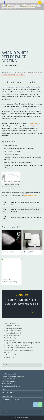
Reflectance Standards (13, 326)
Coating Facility (10, 357)
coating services (35, 123)
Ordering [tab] (31, 82)
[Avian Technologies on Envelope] (35, 404)
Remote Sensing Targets (13, 333)
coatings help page (30, 195)
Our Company (7, 396)
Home (4, 389)
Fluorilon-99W (10, 340)
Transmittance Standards (14, 328)
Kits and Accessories (12, 335)
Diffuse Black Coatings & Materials (17, 345)
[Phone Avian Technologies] (40, 404)
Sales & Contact (8, 393)
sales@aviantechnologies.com (11, 386)
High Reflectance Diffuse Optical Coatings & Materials (23, 343)
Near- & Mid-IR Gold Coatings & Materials (19, 348)
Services (6, 352)
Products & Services (10, 400)
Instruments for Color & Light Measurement (18, 350)
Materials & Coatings (17, 75)
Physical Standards (10, 323)
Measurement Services (13, 355)
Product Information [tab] (13, 82)
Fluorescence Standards (13, 330)
